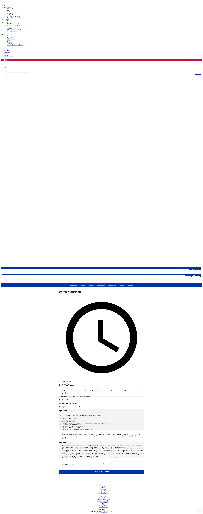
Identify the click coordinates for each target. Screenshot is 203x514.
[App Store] (7, 55)
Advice (83, 285)
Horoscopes (112, 285)
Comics (91, 285)
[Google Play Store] (9, 56)
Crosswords (101, 285)
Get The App (198, 276)
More (60, 476)
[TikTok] (6, 53)
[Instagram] (7, 52)
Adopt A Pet (73, 285)
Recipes (130, 285)
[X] (6, 50)
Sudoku (122, 285)
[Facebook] (7, 49)
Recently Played (189, 276)
